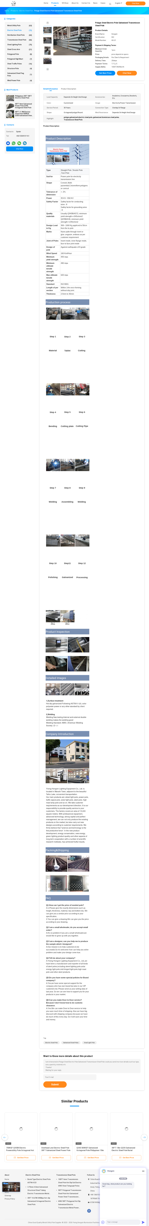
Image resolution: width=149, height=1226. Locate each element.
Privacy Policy (10, 1199)
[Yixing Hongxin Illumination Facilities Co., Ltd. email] (8, 142)
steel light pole (89, 1043)
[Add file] (103, 1222)
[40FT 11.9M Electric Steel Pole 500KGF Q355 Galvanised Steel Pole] (10, 114)
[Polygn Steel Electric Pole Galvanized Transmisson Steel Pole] (72, 41)
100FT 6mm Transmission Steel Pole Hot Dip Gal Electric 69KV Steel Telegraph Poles (69, 1182)
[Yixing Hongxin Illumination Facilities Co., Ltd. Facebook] (89, 1211)
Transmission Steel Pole (19, 40)
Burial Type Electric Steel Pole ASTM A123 (39, 1180)
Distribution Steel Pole (19, 35)
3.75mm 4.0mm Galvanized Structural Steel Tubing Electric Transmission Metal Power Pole (55, 1150)
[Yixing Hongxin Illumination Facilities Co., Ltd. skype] (25, 142)
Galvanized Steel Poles (70, 1043)
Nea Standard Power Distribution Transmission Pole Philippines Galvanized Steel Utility (90, 1150)
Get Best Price (105, 73)
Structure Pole (19, 69)
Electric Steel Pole (19, 30)
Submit (55, 1084)
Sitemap (8, 1196)
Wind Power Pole (19, 81)
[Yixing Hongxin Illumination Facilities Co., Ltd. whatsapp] (13, 142)
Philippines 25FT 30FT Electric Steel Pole (23, 97)
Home (7, 1179)
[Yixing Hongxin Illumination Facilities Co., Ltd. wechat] (19, 142)
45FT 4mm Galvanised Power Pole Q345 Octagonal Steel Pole (23, 106)
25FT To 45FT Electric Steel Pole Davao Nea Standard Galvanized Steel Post (20, 1150)
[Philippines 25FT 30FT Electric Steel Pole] (10, 98)
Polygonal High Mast (19, 59)
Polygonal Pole (19, 54)
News (7, 1192)
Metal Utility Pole (19, 26)
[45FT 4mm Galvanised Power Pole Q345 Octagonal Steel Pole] (10, 106)
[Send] (143, 1222)
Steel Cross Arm (19, 49)
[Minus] (143, 1171)
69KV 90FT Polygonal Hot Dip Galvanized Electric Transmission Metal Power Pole (69, 1204)
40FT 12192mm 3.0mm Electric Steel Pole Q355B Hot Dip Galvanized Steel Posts (125, 1150)
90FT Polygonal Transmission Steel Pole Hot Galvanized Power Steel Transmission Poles (69, 1193)
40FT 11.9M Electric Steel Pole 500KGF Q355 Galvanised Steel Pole (23, 113)
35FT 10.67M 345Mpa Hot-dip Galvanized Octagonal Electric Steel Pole (39, 1201)
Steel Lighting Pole (19, 45)
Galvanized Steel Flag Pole (19, 74)
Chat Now (135, 3)
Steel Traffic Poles (19, 64)
